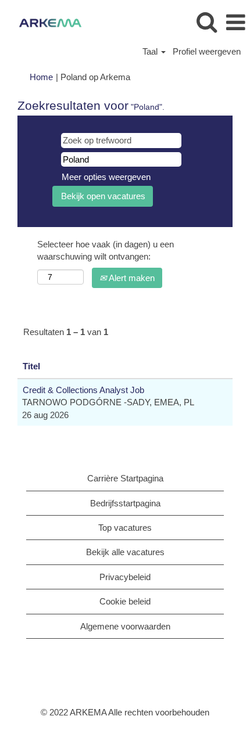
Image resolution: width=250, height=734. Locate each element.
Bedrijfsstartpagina (125, 503)
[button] (235, 22)
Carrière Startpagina (125, 478)
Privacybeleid (125, 577)
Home (41, 77)
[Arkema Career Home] (46, 21)
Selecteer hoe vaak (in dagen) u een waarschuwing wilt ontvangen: (105, 250)
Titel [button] (31, 366)
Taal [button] (151, 51)
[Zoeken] (206, 22)
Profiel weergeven (207, 51)
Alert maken (131, 278)
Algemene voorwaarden (125, 626)
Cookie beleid (125, 601)
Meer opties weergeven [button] (106, 177)
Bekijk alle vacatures (125, 552)
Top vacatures (125, 527)
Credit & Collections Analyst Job (83, 390)
